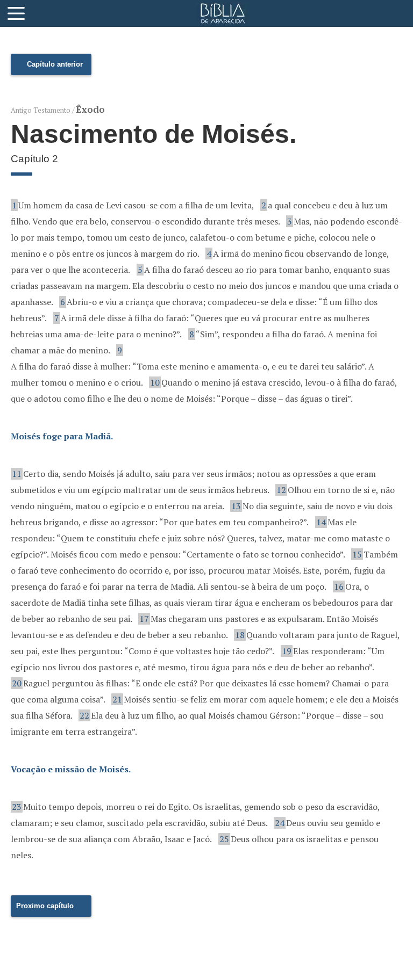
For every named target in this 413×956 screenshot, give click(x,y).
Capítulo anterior (55, 64)
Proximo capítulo (45, 906)
